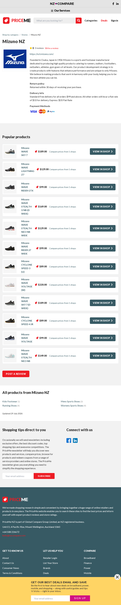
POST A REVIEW (16, 373)
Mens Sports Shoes (72, 401)
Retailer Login (50, 557)
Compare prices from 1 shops (62, 151)
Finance (88, 563)
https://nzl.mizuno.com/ (42, 54)
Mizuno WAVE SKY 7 (25, 151)
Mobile (87, 573)
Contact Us (8, 563)
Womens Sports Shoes (73, 405)
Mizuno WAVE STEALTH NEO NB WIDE (26, 228)
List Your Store (50, 563)
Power (87, 568)
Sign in (114, 20)
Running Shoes (11, 405)
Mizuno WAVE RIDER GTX (27, 187)
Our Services (62, 10)
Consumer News (10, 568)
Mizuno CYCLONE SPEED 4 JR (27, 321)
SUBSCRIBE (44, 476)
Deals (104, 20)
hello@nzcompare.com (14, 535)
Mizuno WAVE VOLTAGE (26, 338)
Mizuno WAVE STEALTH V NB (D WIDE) (26, 206)
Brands (46, 568)
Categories (91, 20)
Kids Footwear (11, 401)
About (5, 557)
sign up (80, 598)
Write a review (51, 48)
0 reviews (39, 48)
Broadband (89, 557)
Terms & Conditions (12, 573)
